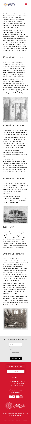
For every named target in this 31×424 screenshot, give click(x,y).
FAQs (15, 422)
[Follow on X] (13, 396)
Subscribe (15, 358)
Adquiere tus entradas (15, 366)
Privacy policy (15, 352)
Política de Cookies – (22, 420)
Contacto (16, 371)
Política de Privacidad (9, 420)
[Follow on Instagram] (17, 396)
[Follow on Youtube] (21, 396)
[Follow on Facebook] (10, 396)
